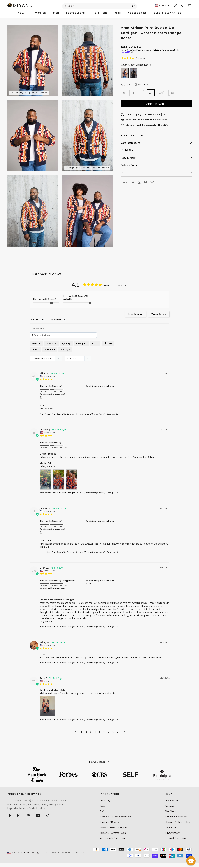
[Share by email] (152, 182)
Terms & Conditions (175, 838)
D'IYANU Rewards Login (113, 832)
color (95, 343)
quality (66, 343)
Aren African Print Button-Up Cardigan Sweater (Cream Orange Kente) (72, 413)
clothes (108, 343)
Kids (117, 13)
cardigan (81, 343)
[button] (191, 860)
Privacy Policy (172, 832)
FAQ (102, 811)
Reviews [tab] (35, 319)
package (65, 349)
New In (23, 13)
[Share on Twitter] (139, 182)
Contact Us (171, 827)
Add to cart (156, 103)
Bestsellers (75, 13)
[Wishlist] (183, 5)
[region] (60, 136)
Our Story (105, 800)
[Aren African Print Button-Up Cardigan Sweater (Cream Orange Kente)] (124, 73)
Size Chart (170, 811)
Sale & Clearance (167, 13)
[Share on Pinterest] (145, 182)
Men (56, 13)
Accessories (137, 13)
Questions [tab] (56, 319)
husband (51, 343)
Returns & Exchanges (176, 816)
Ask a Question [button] (135, 314)
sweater (36, 343)
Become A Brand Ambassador (116, 816)
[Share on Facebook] (133, 182)
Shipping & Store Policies (178, 822)
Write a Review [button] (158, 314)
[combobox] (99, 6)
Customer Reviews (110, 822)
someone (50, 349)
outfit (35, 349)
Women (40, 13)
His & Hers (100, 13)
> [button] (124, 731)
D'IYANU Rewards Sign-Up (114, 827)
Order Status (172, 800)
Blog (102, 806)
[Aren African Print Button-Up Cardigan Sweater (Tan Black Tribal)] (133, 73)
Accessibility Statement (113, 838)
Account (169, 806)
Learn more (161, 119)
